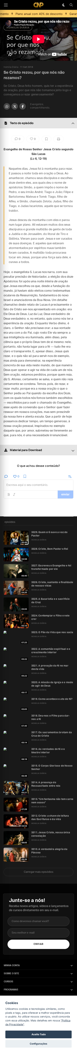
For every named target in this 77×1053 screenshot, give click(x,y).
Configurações (38, 1043)
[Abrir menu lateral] (5, 5)
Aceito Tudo (39, 1034)
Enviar (38, 944)
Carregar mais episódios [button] (38, 872)
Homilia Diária (11, 67)
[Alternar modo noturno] (64, 5)
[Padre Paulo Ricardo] (38, 5)
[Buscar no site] (71, 5)
